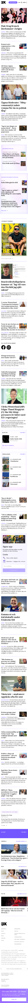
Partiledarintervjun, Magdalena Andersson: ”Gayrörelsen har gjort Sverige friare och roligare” (11, 203)
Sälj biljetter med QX (8, 445)
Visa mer (22, 432)
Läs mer (3, 825)
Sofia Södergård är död (9, 182)
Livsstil (3, 188)
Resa (2, 935)
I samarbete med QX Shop (9, 161)
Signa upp (14, 999)
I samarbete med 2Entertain (9, 152)
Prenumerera (13, 2)
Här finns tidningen (19, 939)
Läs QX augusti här (6, 258)
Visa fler (3, 210)
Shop (2, 940)
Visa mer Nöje (22, 866)
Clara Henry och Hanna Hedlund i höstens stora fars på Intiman (11, 155)
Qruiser (3, 938)
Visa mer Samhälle (21, 841)
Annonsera (17, 928)
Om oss (16, 931)
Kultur (3, 180)
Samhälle (3, 199)
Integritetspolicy (19, 941)
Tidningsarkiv (18, 937)
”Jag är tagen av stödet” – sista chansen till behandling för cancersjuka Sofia (11, 192)
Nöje (2, 931)
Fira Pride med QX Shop (11, 163)
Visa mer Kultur (21, 893)
